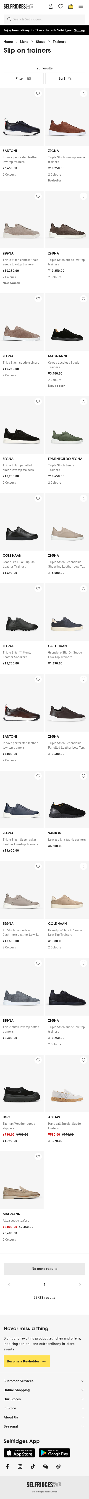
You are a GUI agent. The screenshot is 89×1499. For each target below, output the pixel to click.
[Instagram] (20, 1469)
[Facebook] (7, 1469)
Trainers (59, 41)
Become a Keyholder (23, 1361)
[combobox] (48, 19)
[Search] (9, 19)
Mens (24, 41)
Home (8, 41)
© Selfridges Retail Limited (44, 1491)
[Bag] (70, 6)
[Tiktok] (33, 1469)
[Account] (50, 6)
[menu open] (80, 6)
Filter (20, 78)
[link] (22, 159)
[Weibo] (58, 1469)
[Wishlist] (60, 6)
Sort (61, 78)
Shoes (40, 41)
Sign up (79, 30)
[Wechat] (45, 1469)
